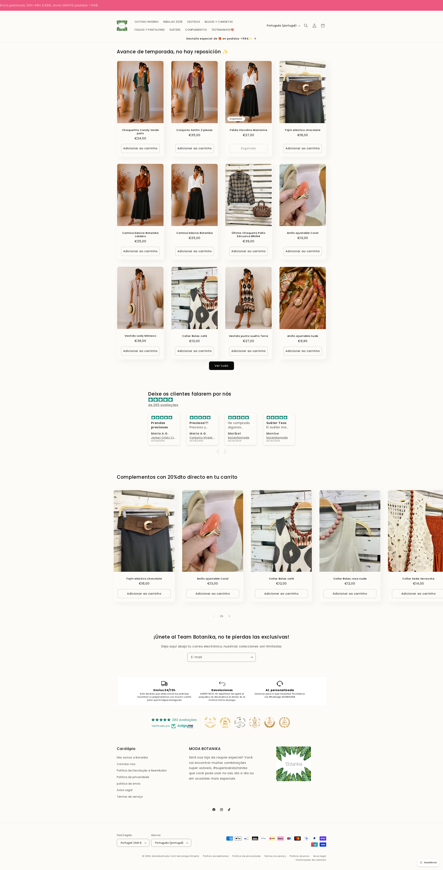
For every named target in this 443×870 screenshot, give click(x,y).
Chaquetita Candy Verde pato (140, 131)
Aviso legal (319, 856)
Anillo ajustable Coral (302, 233)
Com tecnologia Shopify (184, 856)
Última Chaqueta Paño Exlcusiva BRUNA (248, 234)
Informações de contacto (311, 859)
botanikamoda (161, 856)
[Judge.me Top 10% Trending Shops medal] (284, 722)
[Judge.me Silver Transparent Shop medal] (240, 722)
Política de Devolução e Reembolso (142, 770)
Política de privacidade (133, 777)
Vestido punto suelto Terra (248, 336)
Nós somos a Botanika (132, 757)
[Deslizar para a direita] (229, 616)
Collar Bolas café (194, 336)
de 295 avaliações (163, 405)
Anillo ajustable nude (302, 336)
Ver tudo (221, 366)
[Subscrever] (251, 657)
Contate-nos (126, 764)
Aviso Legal (124, 790)
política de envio (128, 783)
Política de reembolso (216, 856)
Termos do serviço (275, 856)
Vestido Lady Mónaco (140, 335)
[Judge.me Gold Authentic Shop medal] (210, 722)
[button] (306, 25)
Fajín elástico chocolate (302, 129)
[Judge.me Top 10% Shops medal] (269, 722)
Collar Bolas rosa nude (350, 578)
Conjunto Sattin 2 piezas (194, 129)
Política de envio (299, 856)
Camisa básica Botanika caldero (140, 234)
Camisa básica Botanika (194, 233)
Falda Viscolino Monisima (248, 129)
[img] (223, 399)
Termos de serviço (130, 796)
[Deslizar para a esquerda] (213, 616)
